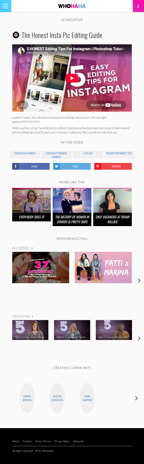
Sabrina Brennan (27, 398)
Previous (4, 280)
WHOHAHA (72, 6)
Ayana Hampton (87, 398)
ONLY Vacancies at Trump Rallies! (112, 219)
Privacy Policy (62, 441)
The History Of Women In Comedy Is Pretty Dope (72, 219)
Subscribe (78, 441)
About (15, 441)
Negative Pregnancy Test (119, 153)
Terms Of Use (43, 441)
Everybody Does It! (31, 216)
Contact (27, 441)
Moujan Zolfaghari (57, 398)
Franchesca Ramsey (25, 153)
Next (139, 280)
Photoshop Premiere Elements (56, 154)
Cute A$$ (87, 153)
